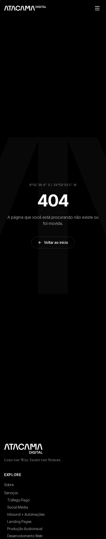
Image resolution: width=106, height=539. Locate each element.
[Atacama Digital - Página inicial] (53, 449)
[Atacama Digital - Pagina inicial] (25, 8)
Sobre (9, 484)
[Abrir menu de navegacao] (97, 8)
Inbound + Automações (26, 514)
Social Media (17, 507)
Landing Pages (19, 521)
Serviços (11, 493)
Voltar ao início (56, 242)
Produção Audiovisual (24, 528)
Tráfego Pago (18, 500)
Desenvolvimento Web (24, 536)
